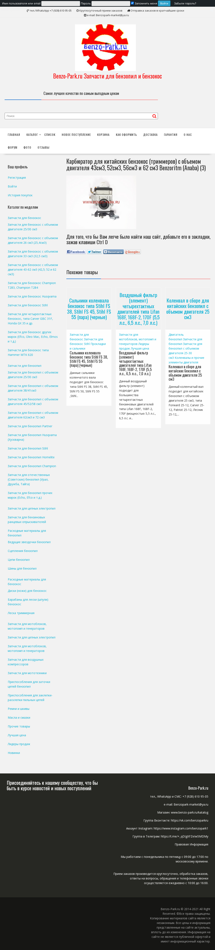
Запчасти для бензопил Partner (30, 426)
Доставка (150, 134)
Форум (12, 147)
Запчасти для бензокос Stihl (28, 305)
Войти (12, 186)
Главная (14, 134)
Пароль (86, 3)
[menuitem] (86, 3)
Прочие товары (19, 726)
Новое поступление (76, 134)
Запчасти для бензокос (24, 218)
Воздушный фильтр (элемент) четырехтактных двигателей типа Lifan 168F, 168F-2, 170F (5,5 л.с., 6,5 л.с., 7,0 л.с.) (138, 308)
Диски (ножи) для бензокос (27, 591)
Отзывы (43, 147)
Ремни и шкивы (18, 709)
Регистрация (17, 178)
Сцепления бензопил (23, 551)
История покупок (20, 195)
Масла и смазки (19, 717)
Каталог (32, 134)
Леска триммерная (21, 613)
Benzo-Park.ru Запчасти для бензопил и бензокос (107, 76)
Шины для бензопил (22, 568)
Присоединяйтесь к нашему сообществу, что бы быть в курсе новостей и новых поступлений (52, 785)
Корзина (103, 134)
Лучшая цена (140, 348)
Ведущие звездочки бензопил (29, 542)
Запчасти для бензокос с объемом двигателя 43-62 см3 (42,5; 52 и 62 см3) (33, 269)
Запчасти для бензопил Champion (32, 466)
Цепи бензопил (19, 560)
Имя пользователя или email (21, 3)
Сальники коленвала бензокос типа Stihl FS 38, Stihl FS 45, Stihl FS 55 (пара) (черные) (89, 308)
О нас (188, 134)
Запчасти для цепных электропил (31, 508)
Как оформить (126, 134)
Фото (27, 147)
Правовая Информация (191, 844)
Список (49, 134)
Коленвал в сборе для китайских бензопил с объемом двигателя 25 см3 (187, 308)
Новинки (14, 753)
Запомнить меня (145, 3)
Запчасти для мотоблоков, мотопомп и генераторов (137, 339)
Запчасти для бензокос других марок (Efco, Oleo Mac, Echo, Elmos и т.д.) (33, 336)
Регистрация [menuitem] (10, 10)
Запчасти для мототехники (27, 673)
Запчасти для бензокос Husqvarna (32, 296)
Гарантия (170, 134)
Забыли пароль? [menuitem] (185, 3)
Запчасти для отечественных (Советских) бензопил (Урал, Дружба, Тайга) (29, 479)
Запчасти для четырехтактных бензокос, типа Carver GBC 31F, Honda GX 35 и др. (30, 318)
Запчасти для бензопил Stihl (28, 448)
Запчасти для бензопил (24, 366)
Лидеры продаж (19, 744)
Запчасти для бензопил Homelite (31, 457)
